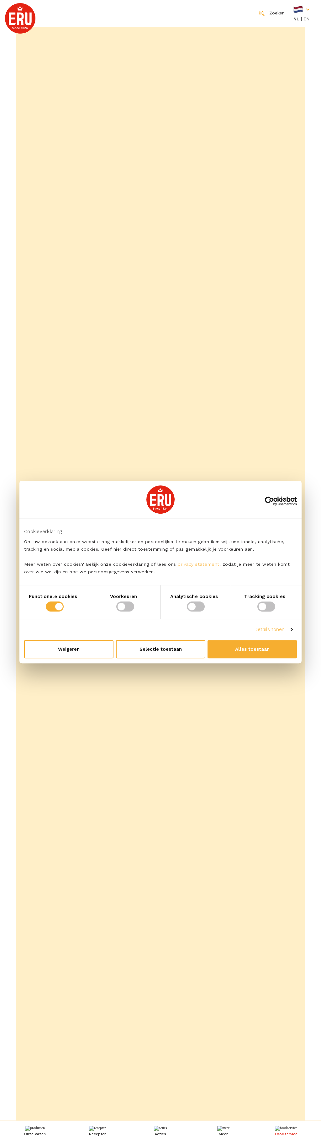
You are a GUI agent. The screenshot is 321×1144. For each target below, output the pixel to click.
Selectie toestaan (160, 649)
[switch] (125, 606)
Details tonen (270, 629)
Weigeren (69, 649)
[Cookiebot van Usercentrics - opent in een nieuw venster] (269, 501)
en (306, 18)
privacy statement (198, 564)
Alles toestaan (252, 649)
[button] (223, 1132)
